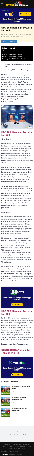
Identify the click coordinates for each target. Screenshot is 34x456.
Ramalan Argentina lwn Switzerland (19, 409)
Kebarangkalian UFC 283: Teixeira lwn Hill (13, 59)
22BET (29, 446)
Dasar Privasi (26, 444)
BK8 (19, 448)
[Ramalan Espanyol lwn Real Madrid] (5, 394)
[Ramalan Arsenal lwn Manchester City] (5, 405)
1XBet (23, 448)
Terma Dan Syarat (7, 446)
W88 (15, 448)
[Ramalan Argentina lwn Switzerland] (5, 416)
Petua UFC (12, 41)
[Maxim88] (17, 365)
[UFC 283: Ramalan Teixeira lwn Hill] (17, 14)
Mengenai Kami (17, 444)
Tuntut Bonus (25, 14)
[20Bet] (17, 295)
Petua (4, 41)
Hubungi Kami (7, 444)
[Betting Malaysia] (17, 4)
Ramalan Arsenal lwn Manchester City (19, 398)
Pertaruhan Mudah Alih (20, 446)
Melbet (10, 448)
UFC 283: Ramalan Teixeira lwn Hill (12, 54)
